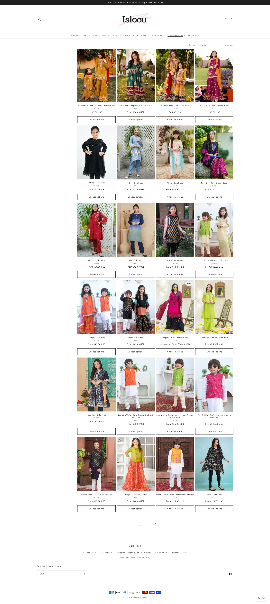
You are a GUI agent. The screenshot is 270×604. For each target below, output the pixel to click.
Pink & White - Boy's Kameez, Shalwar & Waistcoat (214, 416)
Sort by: (192, 45)
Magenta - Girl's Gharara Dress (175, 338)
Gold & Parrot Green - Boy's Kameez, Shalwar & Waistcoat (175, 416)
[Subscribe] (84, 574)
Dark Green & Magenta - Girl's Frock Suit (135, 106)
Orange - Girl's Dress (96, 338)
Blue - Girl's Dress (136, 260)
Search (185, 552)
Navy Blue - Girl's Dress (96, 415)
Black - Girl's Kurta (214, 495)
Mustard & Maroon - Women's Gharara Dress (96, 106)
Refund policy (143, 557)
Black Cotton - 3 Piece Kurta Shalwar (96, 495)
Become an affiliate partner (166, 552)
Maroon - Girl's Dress (96, 260)
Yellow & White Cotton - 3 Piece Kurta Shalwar (175, 495)
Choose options (96, 119)
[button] (40, 19)
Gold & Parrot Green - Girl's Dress (214, 260)
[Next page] (170, 523)
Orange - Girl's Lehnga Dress (136, 495)
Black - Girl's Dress (175, 260)
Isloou (131, 598)
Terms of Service (127, 557)
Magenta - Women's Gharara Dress (214, 106)
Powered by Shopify (140, 598)
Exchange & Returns (91, 552)
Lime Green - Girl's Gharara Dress (214, 337)
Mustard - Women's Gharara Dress (175, 106)
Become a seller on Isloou (139, 552)
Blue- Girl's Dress (136, 183)
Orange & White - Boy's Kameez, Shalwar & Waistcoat (136, 416)
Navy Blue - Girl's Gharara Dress (214, 183)
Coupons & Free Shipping (113, 552)
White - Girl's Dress (175, 183)
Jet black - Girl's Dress (96, 183)
